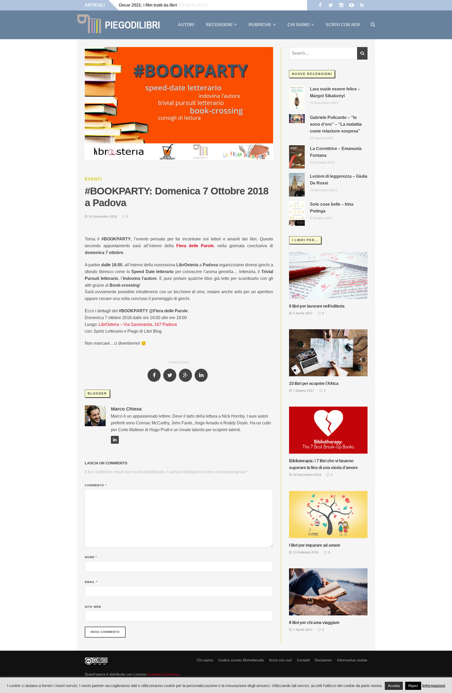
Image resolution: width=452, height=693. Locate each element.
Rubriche (259, 25)
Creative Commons (163, 674)
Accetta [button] (394, 686)
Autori (186, 25)
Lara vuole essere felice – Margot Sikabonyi (335, 92)
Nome (91, 557)
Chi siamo (298, 25)
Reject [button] (413, 686)
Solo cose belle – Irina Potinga (331, 207)
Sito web (93, 606)
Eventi (93, 179)
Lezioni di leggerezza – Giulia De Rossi (338, 179)
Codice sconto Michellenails (241, 660)
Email (91, 582)
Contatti (303, 660)
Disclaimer (323, 660)
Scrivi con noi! (343, 25)
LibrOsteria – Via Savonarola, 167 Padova (138, 324)
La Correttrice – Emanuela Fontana (335, 152)
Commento (95, 485)
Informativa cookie (352, 660)
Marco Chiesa (126, 409)
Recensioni (219, 25)
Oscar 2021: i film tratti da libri (148, 5)
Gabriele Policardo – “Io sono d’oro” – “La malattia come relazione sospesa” (336, 124)
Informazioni (433, 685)
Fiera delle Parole (195, 246)
